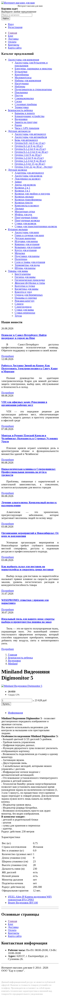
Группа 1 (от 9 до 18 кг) (28, 155)
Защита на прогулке (26, 122)
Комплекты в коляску (27, 205)
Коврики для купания (27, 244)
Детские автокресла (19, 131)
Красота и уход (23, 291)
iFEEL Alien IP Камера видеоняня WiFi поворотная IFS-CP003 (30, 898)
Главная (12, 32)
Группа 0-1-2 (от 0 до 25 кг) (30, 149)
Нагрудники (22, 83)
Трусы (18, 315)
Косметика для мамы (26, 289)
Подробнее (7, 356)
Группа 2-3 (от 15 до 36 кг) (30, 163)
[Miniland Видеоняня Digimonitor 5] (21, 686)
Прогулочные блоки (26, 217)
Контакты (13, 44)
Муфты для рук (23, 214)
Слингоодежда (23, 306)
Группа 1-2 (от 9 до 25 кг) (29, 157)
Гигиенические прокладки (30, 280)
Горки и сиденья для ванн (29, 235)
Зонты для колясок (25, 184)
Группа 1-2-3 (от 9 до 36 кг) (30, 160)
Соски (18, 101)
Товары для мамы (18, 271)
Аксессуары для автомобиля (31, 137)
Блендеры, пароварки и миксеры (33, 68)
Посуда (19, 95)
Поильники (21, 92)
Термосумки (22, 107)
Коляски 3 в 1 (22, 190)
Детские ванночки (25, 238)
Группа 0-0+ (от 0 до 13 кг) (30, 143)
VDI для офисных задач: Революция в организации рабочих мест (24, 403)
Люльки (19, 208)
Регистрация (15, 27)
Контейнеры (22, 74)
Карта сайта (15, 47)
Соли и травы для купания (30, 262)
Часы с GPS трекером (27, 128)
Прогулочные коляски (27, 220)
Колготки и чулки (25, 286)
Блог (10, 35)
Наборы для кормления (28, 80)
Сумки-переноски (25, 312)
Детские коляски (17, 169)
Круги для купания (25, 250)
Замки (18, 181)
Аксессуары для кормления (23, 59)
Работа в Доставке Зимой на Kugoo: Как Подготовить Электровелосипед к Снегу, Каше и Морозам (29, 368)
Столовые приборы (26, 104)
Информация (15, 712)
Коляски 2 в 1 (22, 187)
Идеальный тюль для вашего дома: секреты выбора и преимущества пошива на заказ (27, 620)
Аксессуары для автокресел (30, 134)
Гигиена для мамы (25, 277)
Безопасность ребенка (20, 110)
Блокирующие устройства (29, 116)
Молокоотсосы (23, 77)
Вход (11, 24)
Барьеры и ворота (25, 113)
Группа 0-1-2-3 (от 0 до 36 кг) (31, 152)
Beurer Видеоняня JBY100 (23, 902)
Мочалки (20, 253)
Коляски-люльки (24, 196)
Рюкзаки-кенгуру (24, 300)
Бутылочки (21, 71)
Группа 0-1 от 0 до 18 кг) (29, 146)
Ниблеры (20, 86)
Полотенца (21, 259)
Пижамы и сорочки (26, 297)
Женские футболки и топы (30, 283)
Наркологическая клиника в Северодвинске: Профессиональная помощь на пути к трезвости (28, 472)
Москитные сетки (25, 211)
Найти (6, 18)
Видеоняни (21, 119)
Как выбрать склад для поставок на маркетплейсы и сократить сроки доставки (27, 568)
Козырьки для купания (27, 247)
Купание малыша (18, 229)
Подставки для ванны (27, 256)
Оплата (12, 41)
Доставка (13, 38)
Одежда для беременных (29, 294)
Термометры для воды (27, 265)
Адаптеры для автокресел (29, 172)
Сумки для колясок (25, 223)
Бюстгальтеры (23, 274)
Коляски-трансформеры (28, 199)
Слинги (19, 303)
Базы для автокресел (26, 140)
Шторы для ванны (25, 268)
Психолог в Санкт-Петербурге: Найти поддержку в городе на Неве (23, 336)
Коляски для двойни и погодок (32, 193)
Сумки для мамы (24, 309)
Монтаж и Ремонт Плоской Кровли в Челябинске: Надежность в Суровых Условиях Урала (29, 438)
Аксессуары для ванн (27, 232)
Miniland (13, 663)
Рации (18, 125)
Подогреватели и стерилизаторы (33, 89)
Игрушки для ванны (26, 241)
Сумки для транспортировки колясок (36, 226)
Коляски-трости (24, 202)
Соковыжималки (24, 98)
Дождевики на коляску (28, 178)
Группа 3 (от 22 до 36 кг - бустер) (33, 166)
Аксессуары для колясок (28, 175)
